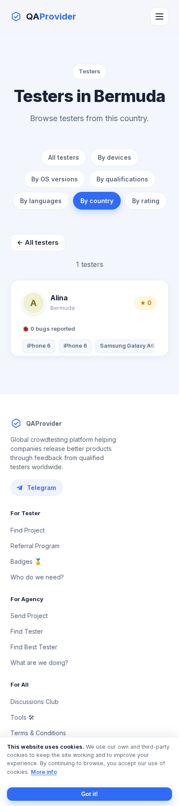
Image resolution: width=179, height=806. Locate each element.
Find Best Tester (33, 647)
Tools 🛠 (22, 717)
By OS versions (54, 179)
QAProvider (44, 423)
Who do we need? (37, 577)
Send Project (29, 615)
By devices (114, 157)
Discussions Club (34, 701)
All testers (63, 157)
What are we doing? (39, 662)
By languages (41, 200)
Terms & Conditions (38, 733)
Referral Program (35, 545)
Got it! (89, 794)
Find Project (27, 530)
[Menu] (159, 16)
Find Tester (26, 631)
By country (96, 200)
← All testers (38, 242)
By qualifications (122, 179)
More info (44, 772)
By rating (145, 200)
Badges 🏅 (26, 561)
